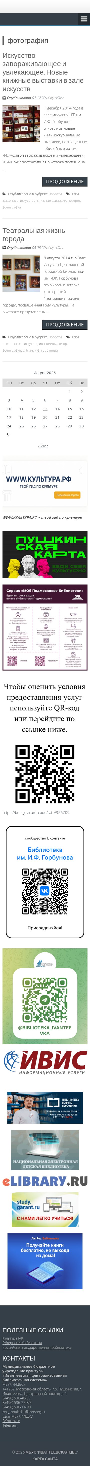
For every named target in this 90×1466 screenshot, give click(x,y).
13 (45, 408)
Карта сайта (45, 1459)
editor (59, 98)
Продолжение (65, 181)
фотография (11, 207)
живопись (10, 200)
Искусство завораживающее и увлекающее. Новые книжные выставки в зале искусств (43, 72)
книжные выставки (51, 200)
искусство (28, 200)
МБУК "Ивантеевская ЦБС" (52, 1452)
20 (45, 417)
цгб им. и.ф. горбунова (40, 350)
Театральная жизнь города (33, 234)
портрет (74, 200)
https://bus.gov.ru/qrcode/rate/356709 (36, 812)
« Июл (43, 445)
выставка (9, 343)
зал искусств (28, 343)
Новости (55, 194)
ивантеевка (48, 343)
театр (63, 343)
